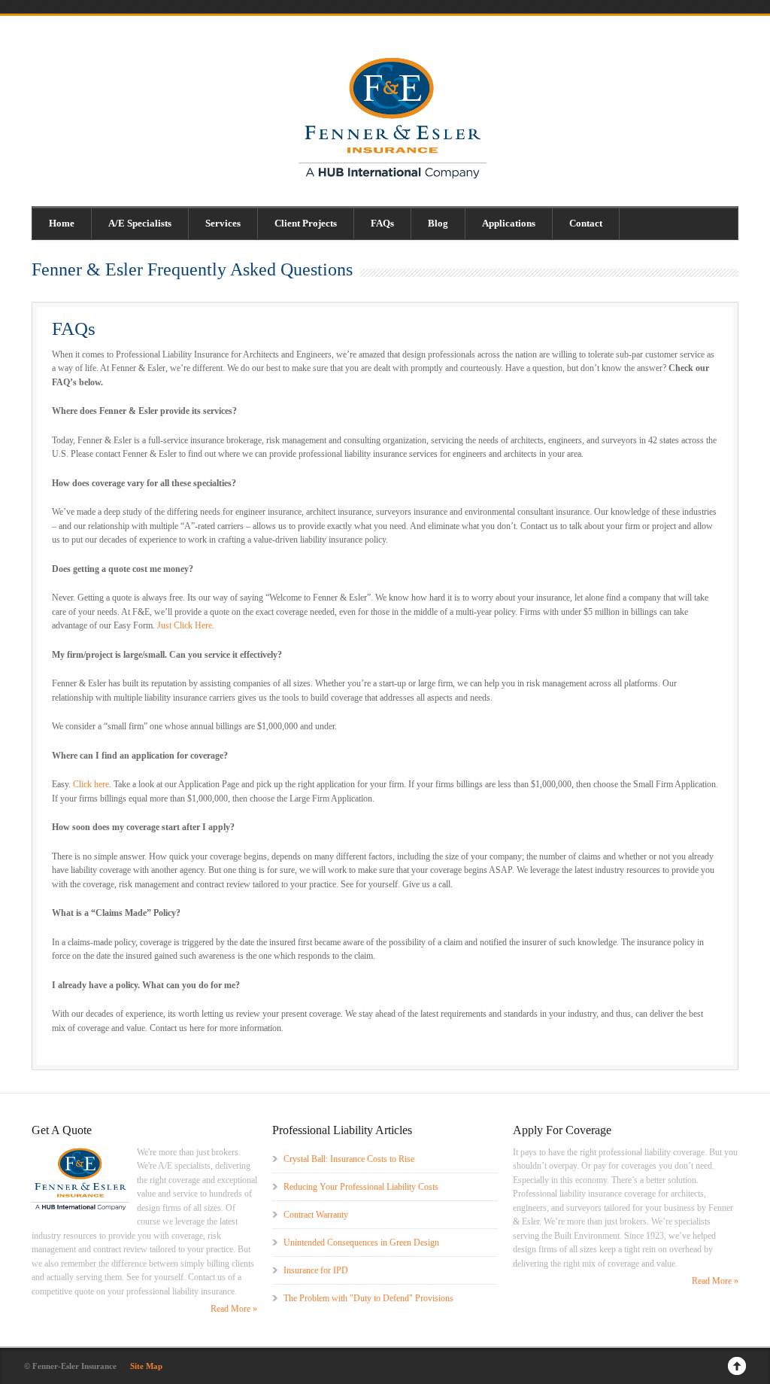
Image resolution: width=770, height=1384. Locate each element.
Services (223, 223)
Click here (91, 784)
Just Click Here (184, 625)
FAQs (382, 223)
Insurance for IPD (315, 1270)
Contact (585, 223)
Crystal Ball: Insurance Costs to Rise (348, 1159)
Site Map (146, 1365)
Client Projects (305, 223)
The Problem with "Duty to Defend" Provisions (368, 1298)
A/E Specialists (139, 223)
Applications (508, 223)
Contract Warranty (315, 1214)
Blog (438, 223)
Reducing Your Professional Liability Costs (360, 1187)
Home (61, 223)
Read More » (234, 1308)
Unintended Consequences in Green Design (361, 1242)
